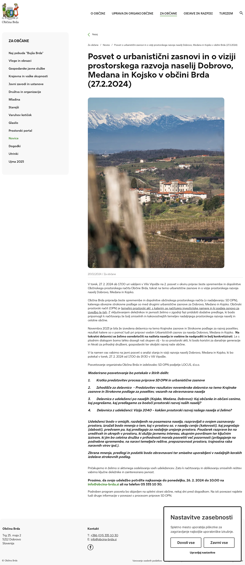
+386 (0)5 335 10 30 (104, 535)
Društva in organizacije (25, 92)
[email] (104, 539)
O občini (98, 13)
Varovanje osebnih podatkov (147, 561)
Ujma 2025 (16, 161)
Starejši (14, 107)
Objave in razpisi (198, 13)
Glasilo (13, 123)
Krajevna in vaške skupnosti (28, 76)
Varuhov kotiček (20, 115)
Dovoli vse (186, 543)
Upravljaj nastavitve (202, 552)
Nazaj (95, 34)
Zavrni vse (219, 543)
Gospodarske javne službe (27, 68)
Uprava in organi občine (132, 13)
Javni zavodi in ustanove (26, 84)
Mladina (28, 99)
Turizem (226, 13)
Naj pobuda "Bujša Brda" (26, 53)
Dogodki (15, 146)
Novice (13, 138)
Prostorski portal (20, 131)
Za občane (168, 13)
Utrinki (13, 154)
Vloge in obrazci (20, 61)
